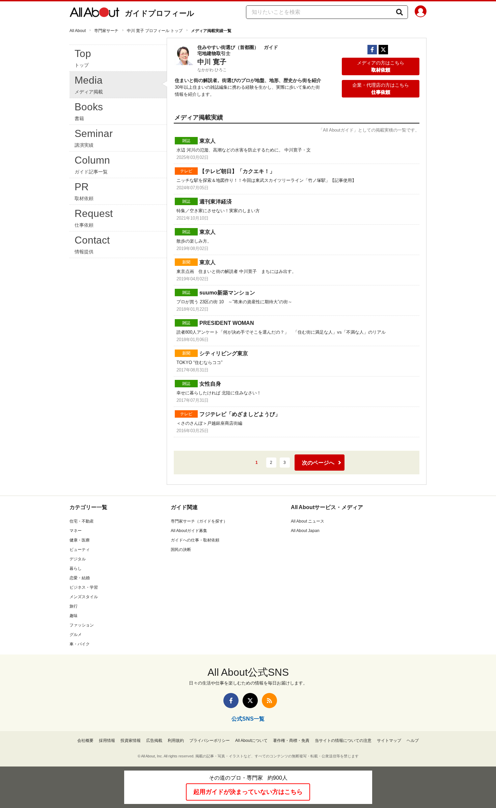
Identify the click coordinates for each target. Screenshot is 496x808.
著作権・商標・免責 (291, 740)
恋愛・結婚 (80, 578)
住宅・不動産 (82, 521)
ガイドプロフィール (159, 13)
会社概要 (85, 740)
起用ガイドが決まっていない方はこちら (248, 791)
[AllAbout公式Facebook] (231, 700)
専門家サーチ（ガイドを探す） (199, 521)
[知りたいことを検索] (399, 12)
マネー (76, 530)
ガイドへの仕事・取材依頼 (195, 540)
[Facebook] (372, 49)
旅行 (74, 606)
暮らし (76, 568)
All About (78, 30)
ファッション (82, 625)
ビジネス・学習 (84, 587)
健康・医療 (80, 540)
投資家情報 (130, 740)
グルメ (76, 634)
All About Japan (305, 530)
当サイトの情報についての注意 (343, 740)
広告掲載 (154, 740)
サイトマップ (389, 740)
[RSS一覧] (269, 700)
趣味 (74, 615)
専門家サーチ (106, 30)
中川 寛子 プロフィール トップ (155, 30)
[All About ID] (420, 12)
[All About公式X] (250, 700)
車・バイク (80, 644)
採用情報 (107, 740)
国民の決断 (181, 549)
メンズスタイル (84, 596)
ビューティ (80, 549)
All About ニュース (307, 521)
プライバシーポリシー (209, 740)
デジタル (78, 559)
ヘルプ (413, 740)
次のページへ (318, 463)
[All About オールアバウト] (94, 13)
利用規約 (176, 740)
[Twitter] (383, 49)
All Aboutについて (251, 740)
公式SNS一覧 (248, 719)
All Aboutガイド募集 (189, 530)
